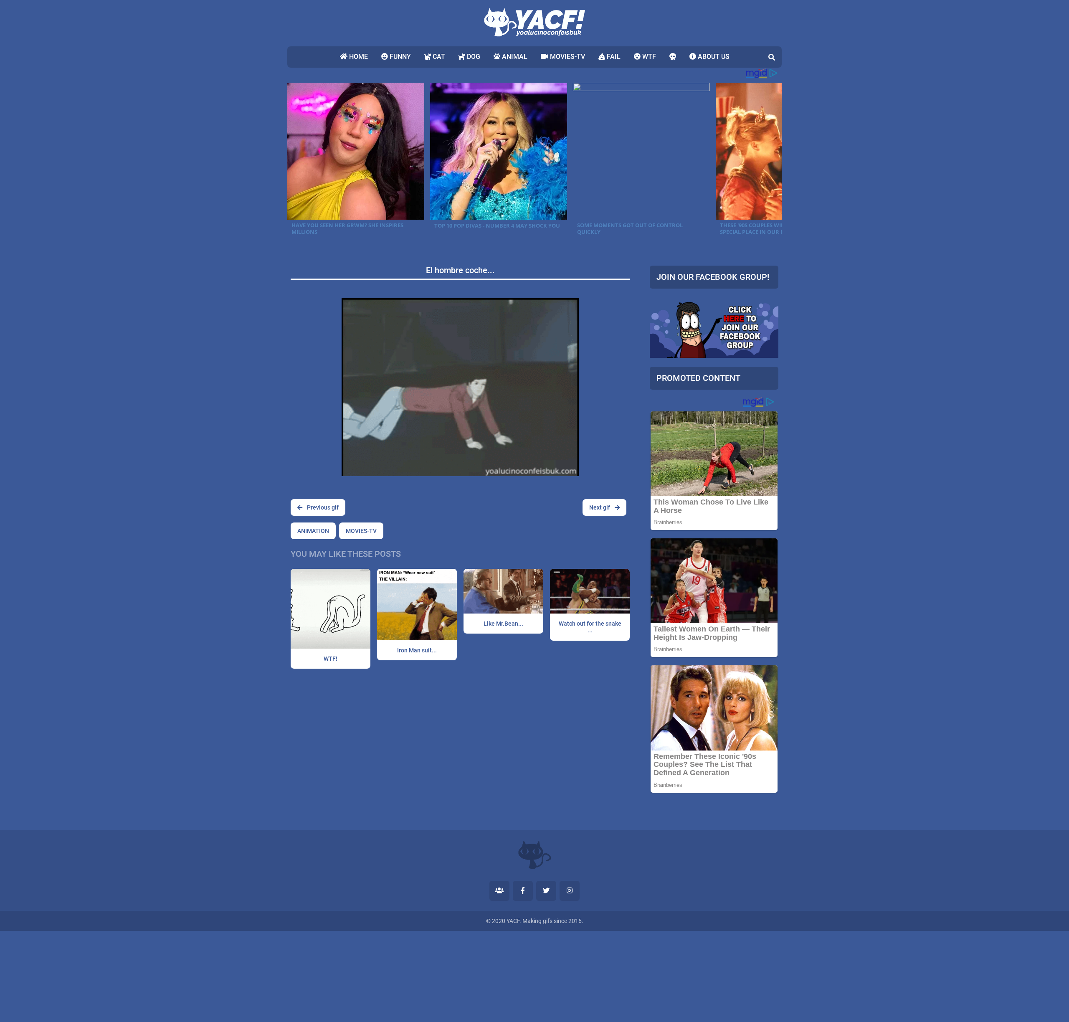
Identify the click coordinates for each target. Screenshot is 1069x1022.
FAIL (613, 57)
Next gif (600, 507)
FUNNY (399, 57)
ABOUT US (713, 57)
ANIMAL (513, 57)
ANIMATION (313, 530)
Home (357, 57)
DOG (472, 57)
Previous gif (322, 507)
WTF (648, 57)
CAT (438, 57)
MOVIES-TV (566, 57)
